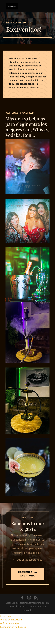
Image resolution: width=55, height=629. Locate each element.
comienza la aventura (27, 574)
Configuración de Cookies (13, 626)
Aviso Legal (5, 616)
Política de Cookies (9, 623)
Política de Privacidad (11, 619)
